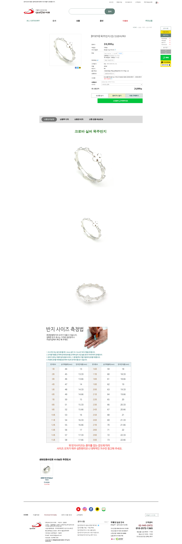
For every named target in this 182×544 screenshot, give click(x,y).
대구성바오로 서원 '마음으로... (89, 532)
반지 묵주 (149, 27)
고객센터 (138, 2)
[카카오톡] (80, 68)
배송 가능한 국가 (109, 60)
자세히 (120, 53)
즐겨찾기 (165, 47)
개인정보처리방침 (50, 515)
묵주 (143, 27)
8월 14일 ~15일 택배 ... (86, 527)
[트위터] (78, 68)
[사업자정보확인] (68, 528)
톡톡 (167, 58)
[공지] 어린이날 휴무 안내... (88, 535)
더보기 (106, 521)
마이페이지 (128, 2)
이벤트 (125, 21)
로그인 (111, 2)
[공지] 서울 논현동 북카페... (88, 525)
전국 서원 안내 (66, 515)
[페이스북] (76, 68)
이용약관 (36, 515)
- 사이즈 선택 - (106, 84)
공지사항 (165, 28)
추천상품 (149, 21)
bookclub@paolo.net (56, 535)
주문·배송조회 (148, 2)
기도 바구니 (166, 32)
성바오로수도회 (37, 1)
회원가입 (119, 2)
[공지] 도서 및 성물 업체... (87, 530)
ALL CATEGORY (33, 21)
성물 (139, 27)
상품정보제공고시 (109, 73)
